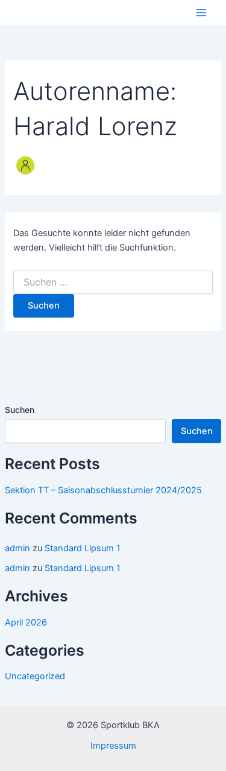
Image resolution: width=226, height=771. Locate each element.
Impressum (113, 745)
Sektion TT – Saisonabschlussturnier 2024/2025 (103, 490)
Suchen (19, 410)
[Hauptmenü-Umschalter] (201, 12)
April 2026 (26, 622)
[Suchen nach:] (112, 282)
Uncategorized (35, 676)
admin (17, 548)
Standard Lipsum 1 (83, 548)
